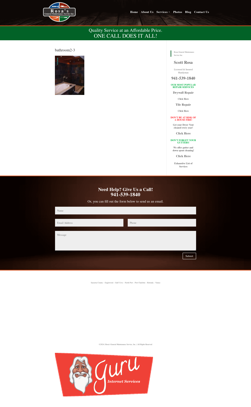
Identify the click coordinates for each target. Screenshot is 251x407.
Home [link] (134, 12)
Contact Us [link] (201, 12)
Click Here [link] (183, 99)
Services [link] (162, 12)
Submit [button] (189, 256)
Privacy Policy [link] (142, 307)
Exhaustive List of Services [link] (183, 165)
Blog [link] (188, 12)
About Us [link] (147, 12)
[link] (59, 21)
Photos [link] (177, 12)
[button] (125, 318)
